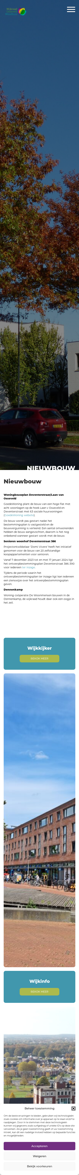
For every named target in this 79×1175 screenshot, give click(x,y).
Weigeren (39, 1156)
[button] (73, 1108)
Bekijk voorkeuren (39, 1166)
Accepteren (39, 1146)
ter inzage (28, 567)
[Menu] (71, 9)
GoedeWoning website (19, 515)
